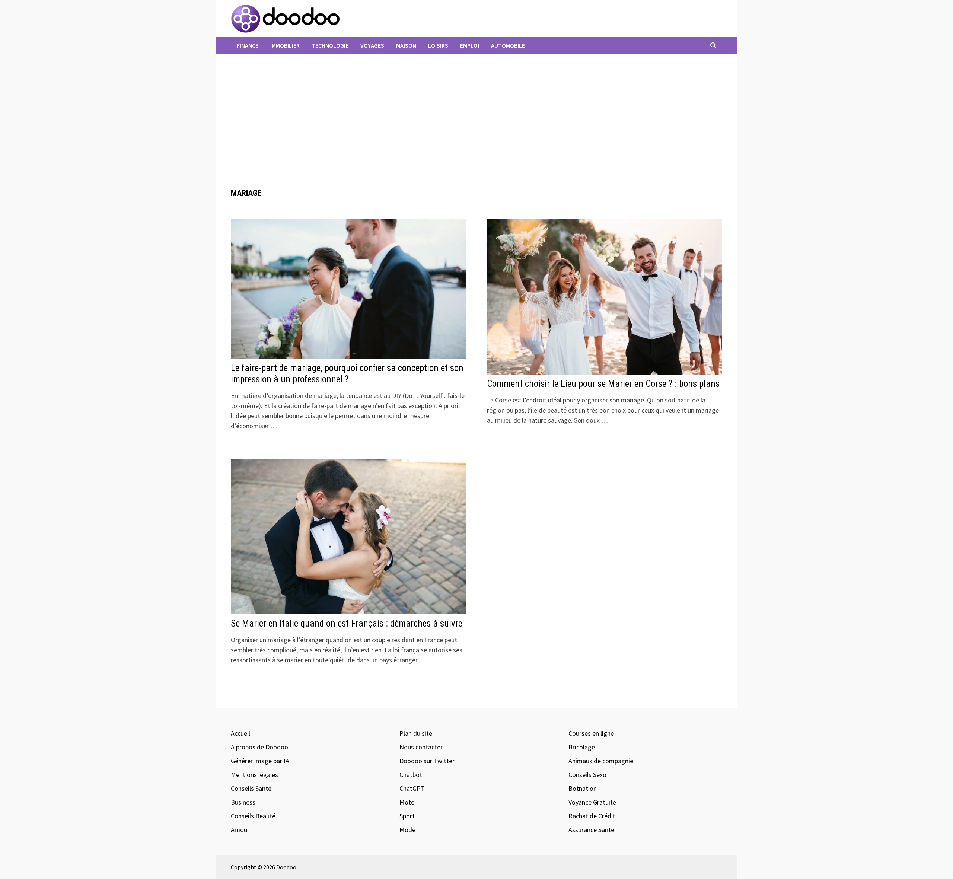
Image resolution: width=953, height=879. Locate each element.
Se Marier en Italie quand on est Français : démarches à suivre (346, 623)
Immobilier (285, 45)
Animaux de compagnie (600, 761)
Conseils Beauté (253, 816)
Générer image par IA (260, 761)
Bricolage (581, 747)
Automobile (508, 45)
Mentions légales (254, 774)
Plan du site (415, 733)
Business (243, 802)
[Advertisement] (476, 125)
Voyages (372, 45)
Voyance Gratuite (592, 802)
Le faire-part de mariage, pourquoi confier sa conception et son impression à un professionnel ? (347, 374)
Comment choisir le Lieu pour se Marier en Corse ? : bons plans (603, 383)
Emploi (469, 45)
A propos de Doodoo (259, 747)
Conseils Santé (251, 788)
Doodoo (286, 867)
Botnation (582, 788)
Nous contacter (421, 747)
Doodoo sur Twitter (427, 761)
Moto (407, 802)
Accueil (240, 733)
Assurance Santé (591, 829)
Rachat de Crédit (591, 816)
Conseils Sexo (587, 774)
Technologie (330, 45)
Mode (407, 829)
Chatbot (410, 774)
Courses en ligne (591, 733)
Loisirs (438, 45)
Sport (407, 816)
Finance (247, 45)
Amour (240, 829)
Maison (406, 45)
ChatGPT (412, 788)
